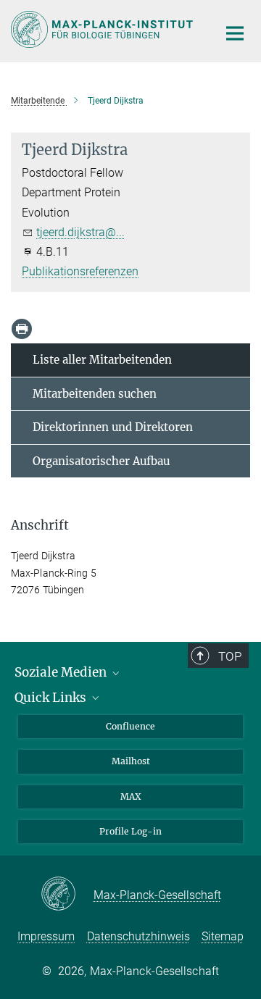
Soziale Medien (61, 672)
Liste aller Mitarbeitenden (102, 360)
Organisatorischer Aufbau (101, 461)
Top (229, 656)
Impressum (46, 936)
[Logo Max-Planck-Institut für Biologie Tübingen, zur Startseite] (103, 29)
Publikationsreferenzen (80, 271)
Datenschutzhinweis (138, 936)
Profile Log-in (130, 831)
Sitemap (223, 936)
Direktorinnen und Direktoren (113, 427)
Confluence (130, 726)
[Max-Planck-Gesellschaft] (67, 894)
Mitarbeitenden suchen (95, 394)
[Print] (22, 329)
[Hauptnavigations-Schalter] (234, 33)
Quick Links (51, 697)
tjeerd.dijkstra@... (80, 232)
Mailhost (131, 761)
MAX (130, 796)
